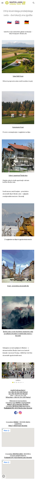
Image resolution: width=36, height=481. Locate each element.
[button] (2, 3)
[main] (18, 16)
